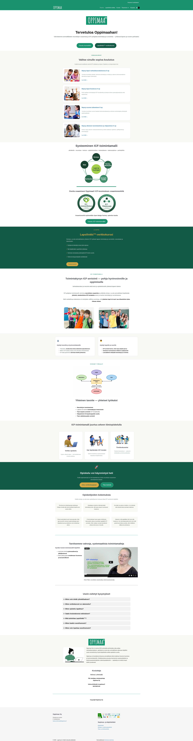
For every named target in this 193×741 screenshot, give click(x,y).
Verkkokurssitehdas (109, 740)
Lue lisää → (85, 80)
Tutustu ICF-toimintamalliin (96, 221)
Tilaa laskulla (107, 485)
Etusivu (102, 7)
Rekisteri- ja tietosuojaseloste (105, 727)
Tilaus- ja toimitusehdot (103, 729)
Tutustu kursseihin (85, 45)
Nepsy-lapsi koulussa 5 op (91, 89)
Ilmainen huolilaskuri (133, 2)
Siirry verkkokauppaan (89, 485)
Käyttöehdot (101, 725)
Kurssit (118, 7)
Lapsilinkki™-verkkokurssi (105, 45)
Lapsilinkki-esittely (110, 7)
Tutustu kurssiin (72, 264)
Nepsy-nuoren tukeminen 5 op (92, 107)
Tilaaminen (125, 7)
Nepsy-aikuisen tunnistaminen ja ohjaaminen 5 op (99, 126)
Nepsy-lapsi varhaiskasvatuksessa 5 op (95, 70)
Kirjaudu (132, 7)
